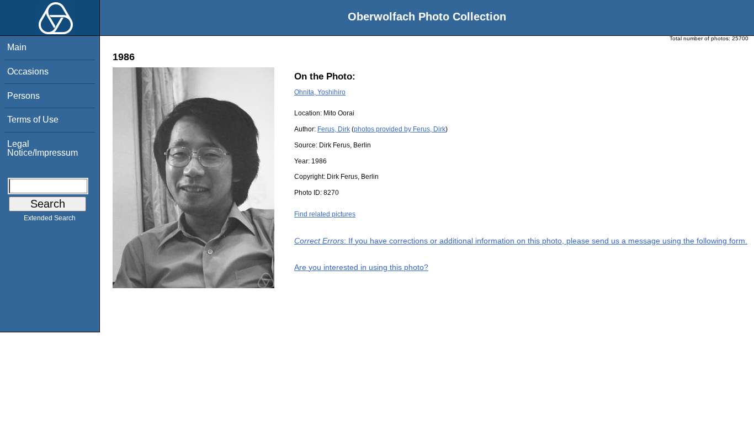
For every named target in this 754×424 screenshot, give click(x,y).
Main (16, 47)
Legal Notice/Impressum (42, 148)
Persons (23, 95)
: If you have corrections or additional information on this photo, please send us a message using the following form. (520, 240)
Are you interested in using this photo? (361, 267)
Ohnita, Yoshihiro (320, 92)
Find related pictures (324, 214)
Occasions (28, 71)
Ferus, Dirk (333, 129)
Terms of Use (33, 119)
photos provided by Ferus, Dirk (399, 129)
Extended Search (50, 218)
